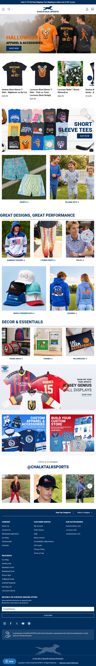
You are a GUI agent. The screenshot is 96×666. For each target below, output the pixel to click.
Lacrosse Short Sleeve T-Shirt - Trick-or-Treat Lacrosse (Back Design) (41, 92)
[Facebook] (11, 623)
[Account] (87, 9)
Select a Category (83, 512)
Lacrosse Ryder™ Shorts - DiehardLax (69, 91)
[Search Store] (8, 9)
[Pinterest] (29, 623)
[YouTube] (23, 623)
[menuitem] (87, 9)
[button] (3, 9)
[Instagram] (4, 623)
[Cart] (92, 9)
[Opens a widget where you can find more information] (9, 661)
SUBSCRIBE (48, 615)
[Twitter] (17, 623)
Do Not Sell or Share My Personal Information (48, 658)
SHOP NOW (13, 48)
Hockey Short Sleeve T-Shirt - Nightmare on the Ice (14, 91)
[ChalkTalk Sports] (48, 9)
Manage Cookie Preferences (69, 663)
